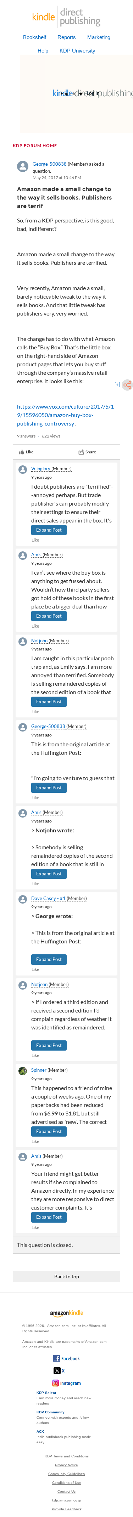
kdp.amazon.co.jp (66, 1500)
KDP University (77, 51)
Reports (66, 37)
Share (90, 451)
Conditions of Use (66, 1483)
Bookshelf (34, 37)
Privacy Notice (66, 1465)
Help (43, 51)
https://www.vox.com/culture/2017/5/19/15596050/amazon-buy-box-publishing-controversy (65, 415)
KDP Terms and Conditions (67, 1456)
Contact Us (66, 1491)
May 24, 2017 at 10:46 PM (57, 177)
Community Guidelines (66, 1474)
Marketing (98, 37)
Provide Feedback (67, 1509)
